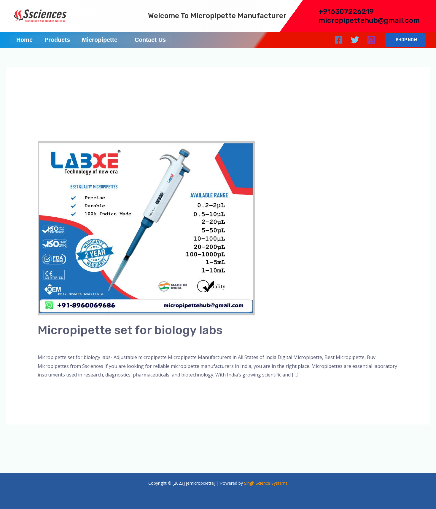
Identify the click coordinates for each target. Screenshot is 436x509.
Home (24, 39)
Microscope (138, 343)
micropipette (108, 343)
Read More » (52, 390)
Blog (87, 343)
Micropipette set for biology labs (130, 330)
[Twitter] (355, 40)
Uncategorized (188, 343)
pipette (161, 343)
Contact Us (150, 39)
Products (57, 39)
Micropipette (99, 39)
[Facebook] (338, 40)
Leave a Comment (57, 343)
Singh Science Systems (266, 483)
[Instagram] (371, 40)
